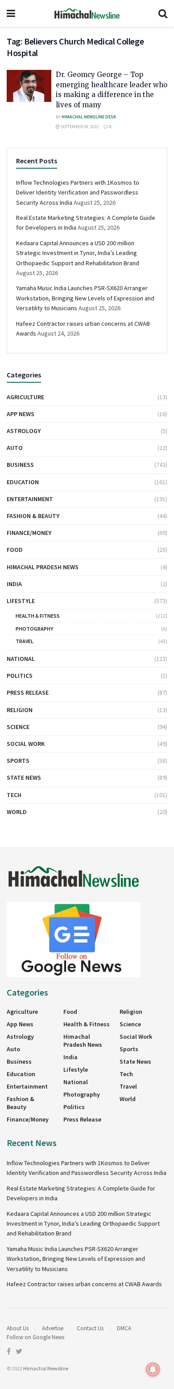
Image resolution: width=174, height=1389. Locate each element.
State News (24, 777)
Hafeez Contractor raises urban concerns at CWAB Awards (84, 1284)
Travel (24, 641)
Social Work (26, 744)
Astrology (24, 431)
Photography (34, 628)
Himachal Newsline (45, 1368)
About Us (18, 1328)
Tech (14, 795)
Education (23, 482)
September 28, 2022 (79, 127)
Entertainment (30, 499)
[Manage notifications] (153, 1369)
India (14, 584)
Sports (18, 761)
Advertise (52, 1328)
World (17, 812)
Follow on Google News (35, 1337)
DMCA (124, 1328)
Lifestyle (21, 601)
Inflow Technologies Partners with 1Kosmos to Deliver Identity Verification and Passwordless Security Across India (77, 192)
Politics (20, 676)
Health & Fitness (38, 615)
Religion (20, 710)
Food (15, 550)
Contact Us (90, 1328)
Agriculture (25, 397)
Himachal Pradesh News (43, 567)
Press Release (28, 692)
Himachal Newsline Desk (89, 117)
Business (20, 465)
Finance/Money (29, 533)
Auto (15, 448)
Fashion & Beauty (33, 516)
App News (20, 414)
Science (18, 727)
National (21, 659)
